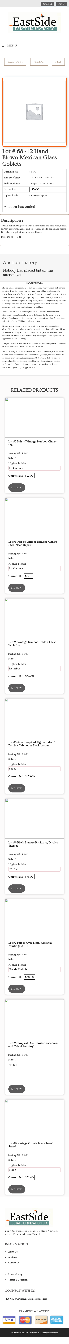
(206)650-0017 (12, 1299)
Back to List (15, 62)
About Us (13, 1252)
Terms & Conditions (18, 1280)
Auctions (12, 1257)
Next (58, 62)
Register (47, 4)
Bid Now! (16, 487)
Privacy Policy (15, 1274)
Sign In (61, 4)
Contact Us (13, 1262)
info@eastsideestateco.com (33, 1299)
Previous (39, 62)
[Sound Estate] (34, 22)
